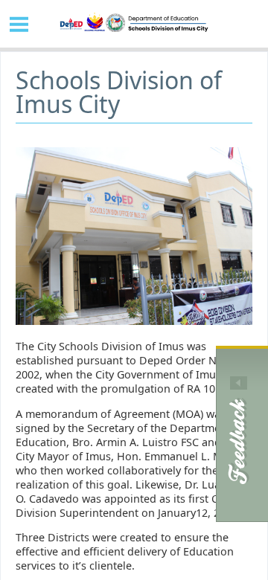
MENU (19, 24)
